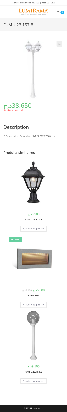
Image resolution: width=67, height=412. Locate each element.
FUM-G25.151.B (33, 371)
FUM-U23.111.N (33, 219)
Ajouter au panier (33, 228)
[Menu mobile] (5, 12)
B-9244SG (33, 295)
